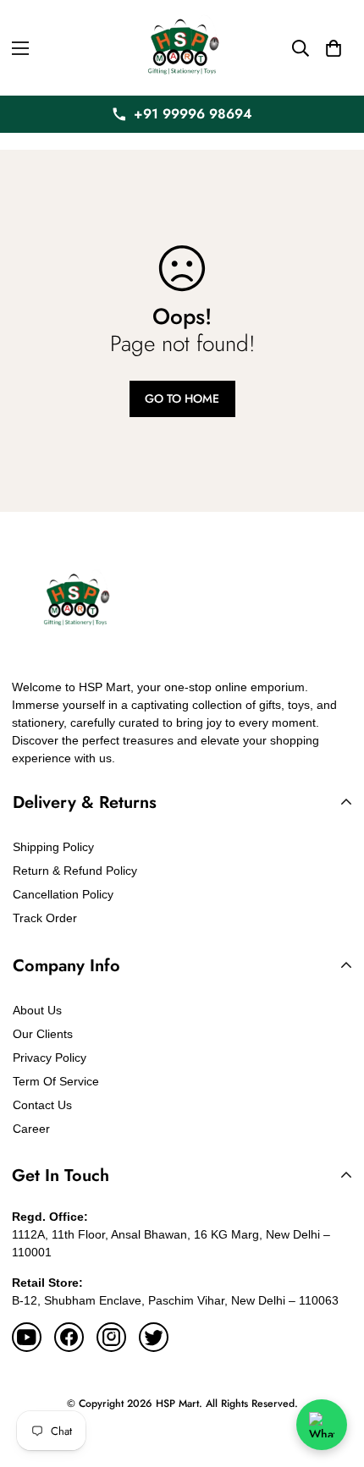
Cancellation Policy (63, 894)
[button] (333, 48)
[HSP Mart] (182, 48)
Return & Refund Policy (75, 870)
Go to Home (182, 398)
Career (31, 1128)
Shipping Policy (53, 847)
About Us (37, 1010)
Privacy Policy (49, 1057)
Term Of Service (56, 1081)
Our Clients (43, 1034)
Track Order (45, 918)
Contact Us (42, 1105)
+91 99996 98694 (193, 114)
